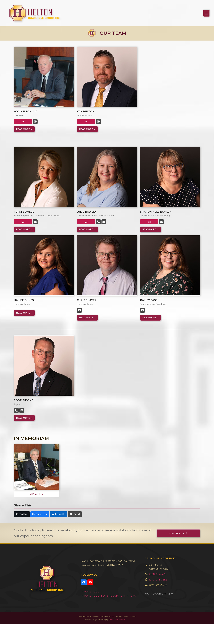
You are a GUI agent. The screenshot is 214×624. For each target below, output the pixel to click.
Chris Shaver (87, 300)
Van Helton (85, 111)
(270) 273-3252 (158, 579)
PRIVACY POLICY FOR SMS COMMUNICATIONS (108, 595)
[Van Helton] (107, 76)
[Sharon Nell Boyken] (170, 176)
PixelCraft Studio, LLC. (119, 619)
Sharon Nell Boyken (155, 211)
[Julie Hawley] (107, 176)
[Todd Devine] (44, 365)
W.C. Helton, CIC (25, 111)
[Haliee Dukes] (44, 265)
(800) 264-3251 (157, 574)
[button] (206, 13)
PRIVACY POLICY (91, 591)
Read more (24, 129)
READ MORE (24, 229)
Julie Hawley (87, 211)
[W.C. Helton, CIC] (44, 76)
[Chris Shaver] (107, 265)
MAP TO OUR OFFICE (158, 593)
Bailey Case (149, 300)
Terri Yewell (24, 211)
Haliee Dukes (24, 300)
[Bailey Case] (170, 265)
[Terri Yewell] (44, 176)
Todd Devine (23, 400)
